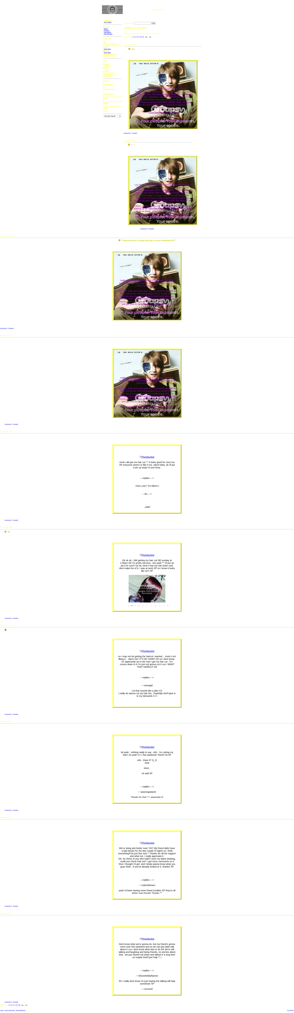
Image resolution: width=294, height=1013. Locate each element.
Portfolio (106, 30)
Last (150, 36)
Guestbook (107, 32)
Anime (2, 1010)
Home (106, 29)
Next (146, 36)
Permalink (134, 133)
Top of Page (290, 1010)
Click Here (107, 49)
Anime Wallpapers (20, 1010)
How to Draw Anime (10, 1010)
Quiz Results (108, 34)
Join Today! (108, 22)
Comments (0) (127, 133)
